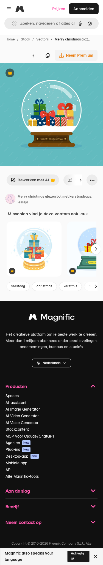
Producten (16, 386)
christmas (44, 286)
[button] (51, 363)
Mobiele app (16, 462)
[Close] (95, 556)
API (8, 469)
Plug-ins (17, 449)
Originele (36, 73)
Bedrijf (12, 506)
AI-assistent (15, 402)
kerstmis (70, 286)
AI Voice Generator (21, 422)
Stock (25, 39)
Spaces (12, 395)
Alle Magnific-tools (22, 476)
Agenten (17, 442)
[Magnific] (52, 318)
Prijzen (58, 8)
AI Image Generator (22, 409)
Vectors (42, 39)
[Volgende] (80, 179)
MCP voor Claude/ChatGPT (30, 436)
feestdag (18, 286)
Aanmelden (83, 8)
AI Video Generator (22, 415)
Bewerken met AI (30, 181)
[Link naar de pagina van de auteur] (10, 199)
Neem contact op (23, 522)
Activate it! (77, 556)
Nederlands (51, 363)
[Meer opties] (32, 55)
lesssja (23, 202)
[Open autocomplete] (12, 23)
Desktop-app (21, 456)
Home (10, 39)
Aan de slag (17, 491)
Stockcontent (17, 429)
